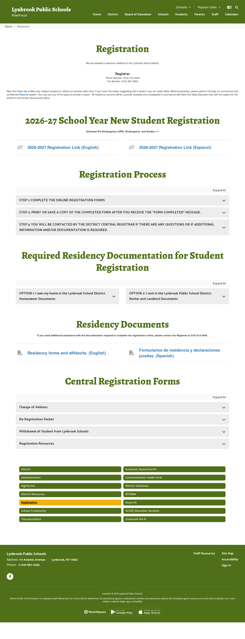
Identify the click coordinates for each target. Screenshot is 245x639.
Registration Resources (36, 443)
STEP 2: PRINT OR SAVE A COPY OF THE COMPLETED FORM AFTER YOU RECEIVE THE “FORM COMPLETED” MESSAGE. (110, 212)
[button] (183, 7)
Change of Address (33, 407)
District (8, 26)
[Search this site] (236, 7)
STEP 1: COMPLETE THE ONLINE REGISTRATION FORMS (62, 200)
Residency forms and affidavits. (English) (67, 353)
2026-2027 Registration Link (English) (63, 147)
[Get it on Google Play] (121, 612)
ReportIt (24, 94)
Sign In (226, 565)
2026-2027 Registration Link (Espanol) (175, 147)
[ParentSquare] (95, 611)
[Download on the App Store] (149, 612)
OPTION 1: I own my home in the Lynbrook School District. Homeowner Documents (62, 296)
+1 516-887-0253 (29, 564)
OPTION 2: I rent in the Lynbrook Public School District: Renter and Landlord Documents (170, 296)
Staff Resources (204, 553)
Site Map (227, 553)
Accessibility (230, 559)
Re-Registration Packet (36, 419)
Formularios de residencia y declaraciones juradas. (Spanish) (179, 352)
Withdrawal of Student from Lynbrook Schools (53, 431)
